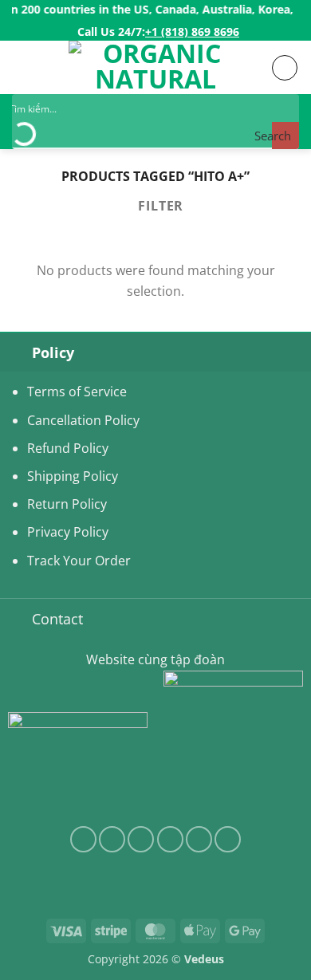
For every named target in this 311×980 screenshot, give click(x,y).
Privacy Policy (67, 532)
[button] (21, 67)
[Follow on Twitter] (141, 839)
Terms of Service (77, 391)
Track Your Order (79, 560)
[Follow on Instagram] (112, 839)
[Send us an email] (170, 839)
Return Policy (67, 504)
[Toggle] (15, 352)
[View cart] (284, 68)
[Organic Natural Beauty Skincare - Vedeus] (155, 67)
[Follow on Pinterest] (228, 839)
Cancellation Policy (83, 420)
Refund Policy (67, 448)
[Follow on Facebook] (83, 839)
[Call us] (199, 839)
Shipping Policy (72, 476)
